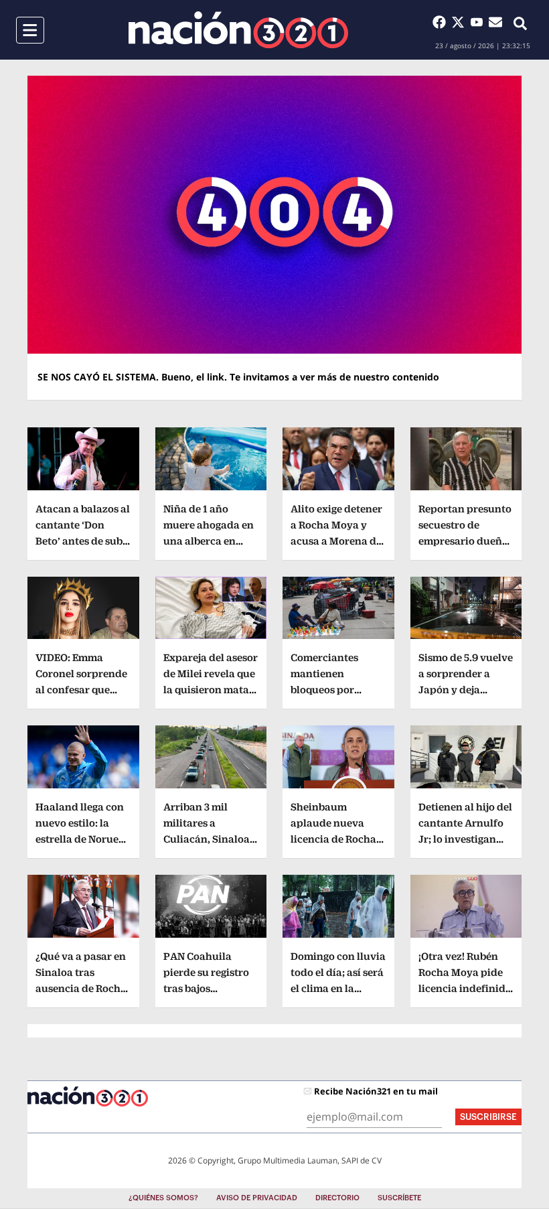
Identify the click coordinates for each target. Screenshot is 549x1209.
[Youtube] (479, 22)
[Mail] (495, 22)
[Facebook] (442, 22)
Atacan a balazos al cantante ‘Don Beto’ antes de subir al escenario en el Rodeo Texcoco (83, 541)
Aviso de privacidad (256, 1198)
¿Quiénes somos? (163, 1198)
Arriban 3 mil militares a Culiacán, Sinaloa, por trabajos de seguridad (207, 839)
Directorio (337, 1198)
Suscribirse (488, 1117)
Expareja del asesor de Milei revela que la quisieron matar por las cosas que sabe (210, 689)
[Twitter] (460, 22)
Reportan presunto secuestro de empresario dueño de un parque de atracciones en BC (465, 541)
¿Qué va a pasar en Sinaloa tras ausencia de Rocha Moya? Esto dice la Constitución (81, 988)
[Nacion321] (238, 30)
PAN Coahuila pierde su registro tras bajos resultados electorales (206, 988)
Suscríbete (399, 1198)
